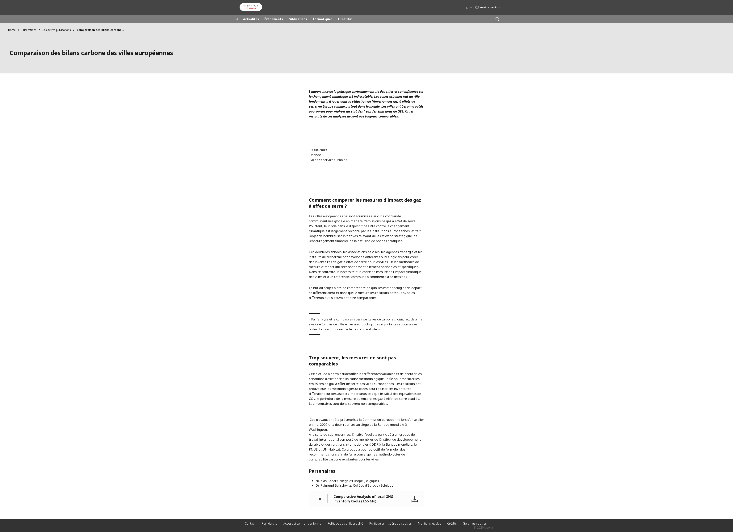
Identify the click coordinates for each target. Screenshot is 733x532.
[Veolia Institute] (251, 7)
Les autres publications (56, 30)
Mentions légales (429, 523)
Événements (273, 19)
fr (466, 7)
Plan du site (269, 523)
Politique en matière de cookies (390, 523)
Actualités (251, 19)
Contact (250, 523)
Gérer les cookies (475, 523)
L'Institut (345, 19)
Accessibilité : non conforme (302, 523)
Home (12, 30)
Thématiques (322, 19)
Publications (297, 19)
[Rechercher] (497, 19)
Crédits (452, 523)
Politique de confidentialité (345, 523)
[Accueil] (237, 19)
